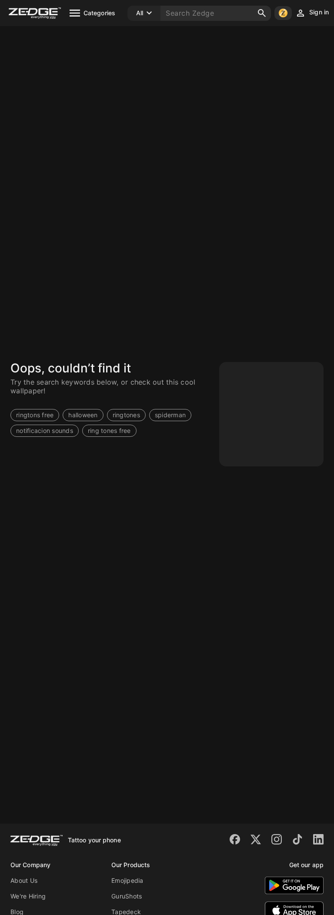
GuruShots (126, 896)
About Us (23, 880)
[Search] (262, 13)
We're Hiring (28, 896)
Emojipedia (127, 880)
